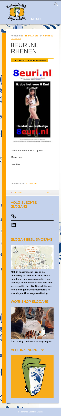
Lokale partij (19, 60)
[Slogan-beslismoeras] (32, 268)
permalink (31, 183)
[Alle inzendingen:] (32, 396)
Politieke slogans (37, 60)
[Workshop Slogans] (32, 338)
